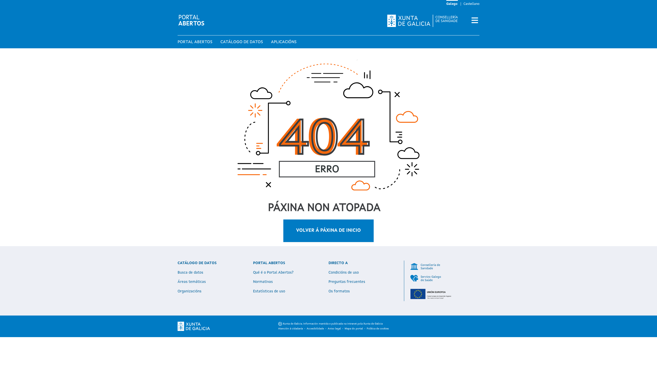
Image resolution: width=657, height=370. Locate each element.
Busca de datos (190, 272)
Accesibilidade (315, 328)
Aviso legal (334, 328)
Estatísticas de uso (269, 291)
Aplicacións (283, 42)
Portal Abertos (195, 42)
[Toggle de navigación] (474, 21)
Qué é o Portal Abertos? (273, 272)
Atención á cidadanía (290, 328)
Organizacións (189, 291)
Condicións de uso (343, 272)
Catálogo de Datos (241, 42)
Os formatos (339, 291)
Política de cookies (378, 328)
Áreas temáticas (192, 282)
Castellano (471, 4)
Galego (452, 4)
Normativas (263, 282)
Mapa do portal (354, 328)
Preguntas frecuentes (346, 282)
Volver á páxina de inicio (328, 230)
